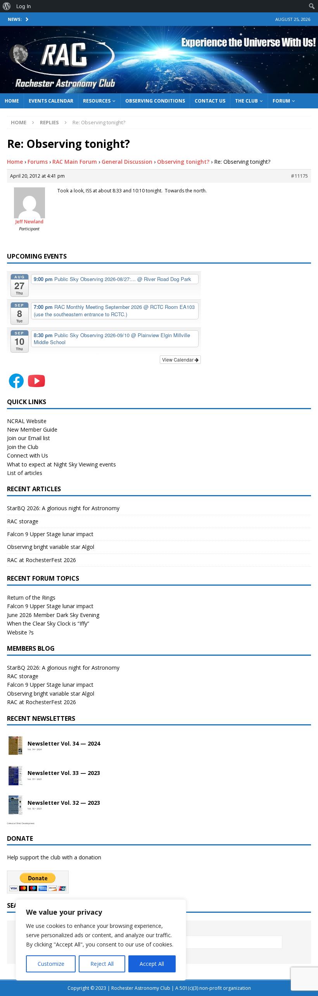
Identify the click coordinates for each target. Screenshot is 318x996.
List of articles (24, 473)
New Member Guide (32, 429)
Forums (38, 161)
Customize (51, 963)
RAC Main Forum (74, 161)
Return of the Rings (31, 597)
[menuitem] (7, 6)
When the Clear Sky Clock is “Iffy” (48, 623)
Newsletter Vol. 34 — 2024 (64, 744)
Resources (97, 101)
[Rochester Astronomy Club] (159, 88)
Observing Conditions (155, 101)
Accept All (152, 963)
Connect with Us (27, 455)
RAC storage (22, 521)
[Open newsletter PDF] (15, 746)
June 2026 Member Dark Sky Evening (53, 615)
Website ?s (20, 632)
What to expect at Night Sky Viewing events (61, 464)
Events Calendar (51, 101)
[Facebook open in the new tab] (16, 385)
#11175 (299, 176)
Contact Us (210, 101)
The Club (246, 101)
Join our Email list (28, 438)
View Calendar (178, 359)
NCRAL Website (27, 421)
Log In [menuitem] (23, 6)
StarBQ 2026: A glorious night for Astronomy (63, 508)
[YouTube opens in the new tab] (36, 385)
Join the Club (22, 447)
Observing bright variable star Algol (50, 546)
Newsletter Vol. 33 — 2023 (64, 773)
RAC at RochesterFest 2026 (41, 560)
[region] (101, 940)
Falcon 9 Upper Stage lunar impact (50, 534)
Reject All (102, 963)
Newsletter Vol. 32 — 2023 (64, 803)
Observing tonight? (183, 161)
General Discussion (127, 161)
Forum (281, 101)
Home (12, 101)
